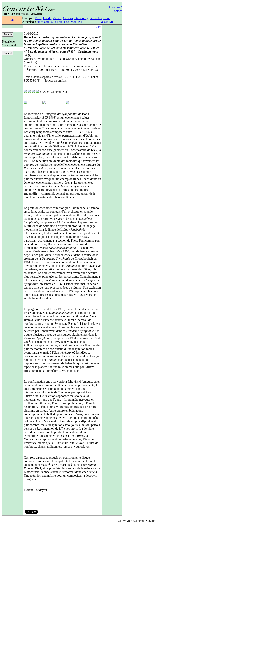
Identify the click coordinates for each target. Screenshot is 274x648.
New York (43, 22)
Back (98, 26)
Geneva (68, 18)
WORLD (106, 22)
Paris (38, 18)
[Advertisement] (14, 586)
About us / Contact (115, 9)
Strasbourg (81, 18)
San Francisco (60, 22)
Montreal (76, 22)
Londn (47, 18)
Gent (106, 18)
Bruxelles (96, 18)
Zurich (57, 18)
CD (12, 20)
